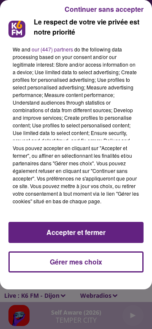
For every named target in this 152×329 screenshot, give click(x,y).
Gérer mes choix (76, 262)
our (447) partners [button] (52, 49)
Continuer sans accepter (104, 9)
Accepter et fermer (76, 232)
